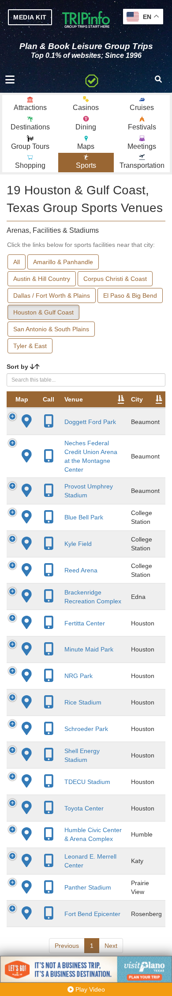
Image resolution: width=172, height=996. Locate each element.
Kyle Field (78, 543)
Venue (73, 399)
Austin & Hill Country (41, 278)
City (137, 399)
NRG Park (78, 675)
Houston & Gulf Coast (43, 312)
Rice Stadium (82, 702)
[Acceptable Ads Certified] (92, 79)
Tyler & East (30, 345)
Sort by (18, 366)
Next (111, 945)
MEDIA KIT (30, 17)
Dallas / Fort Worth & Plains (51, 295)
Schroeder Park (86, 728)
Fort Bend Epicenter (92, 913)
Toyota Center (84, 808)
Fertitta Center (84, 623)
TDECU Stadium (87, 781)
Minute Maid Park (88, 649)
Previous (67, 945)
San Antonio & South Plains (51, 329)
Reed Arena (80, 570)
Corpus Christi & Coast (115, 278)
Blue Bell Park (83, 517)
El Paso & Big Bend (130, 295)
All (16, 261)
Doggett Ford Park (90, 421)
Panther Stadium (87, 887)
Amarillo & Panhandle (63, 261)
